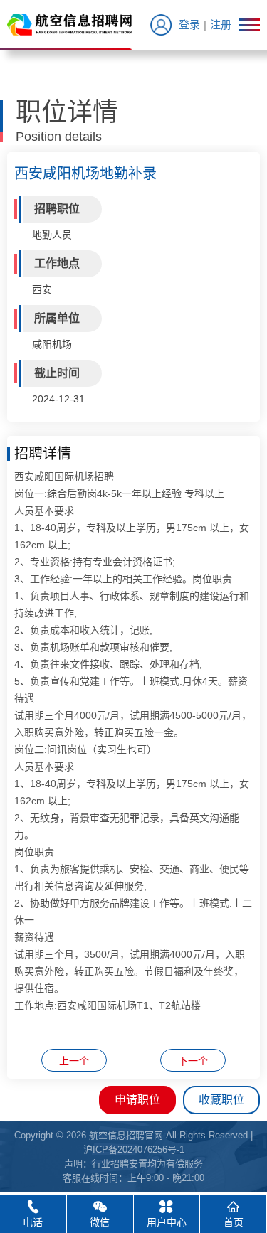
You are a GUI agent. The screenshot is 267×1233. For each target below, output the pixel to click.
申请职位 (137, 1100)
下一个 (193, 1061)
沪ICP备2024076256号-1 (133, 1149)
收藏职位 (221, 1100)
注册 (220, 24)
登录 (189, 24)
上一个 (74, 1061)
